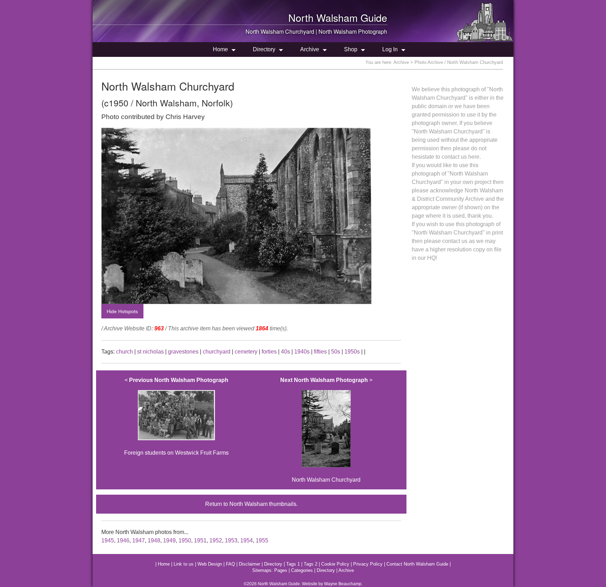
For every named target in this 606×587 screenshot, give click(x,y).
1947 (138, 540)
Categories (302, 570)
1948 (154, 540)
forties (269, 352)
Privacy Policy (368, 564)
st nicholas (150, 352)
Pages (280, 570)
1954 (246, 540)
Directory (264, 49)
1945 (107, 540)
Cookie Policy (335, 564)
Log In (390, 49)
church (124, 352)
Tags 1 (293, 564)
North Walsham (323, 17)
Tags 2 (310, 564)
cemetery (246, 352)
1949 (169, 540)
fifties (320, 352)
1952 (215, 540)
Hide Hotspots (122, 311)
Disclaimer (249, 564)
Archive (309, 49)
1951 (200, 540)
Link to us (184, 564)
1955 (262, 540)
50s (335, 352)
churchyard (216, 352)
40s (285, 352)
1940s (302, 352)
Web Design (209, 564)
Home (220, 49)
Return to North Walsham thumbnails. (251, 504)
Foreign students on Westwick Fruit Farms (176, 416)
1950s (352, 352)
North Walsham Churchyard (326, 430)
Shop (350, 49)
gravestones (183, 352)
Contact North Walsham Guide (417, 564)
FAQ (230, 564)
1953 (231, 540)
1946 (123, 540)
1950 (185, 540)
